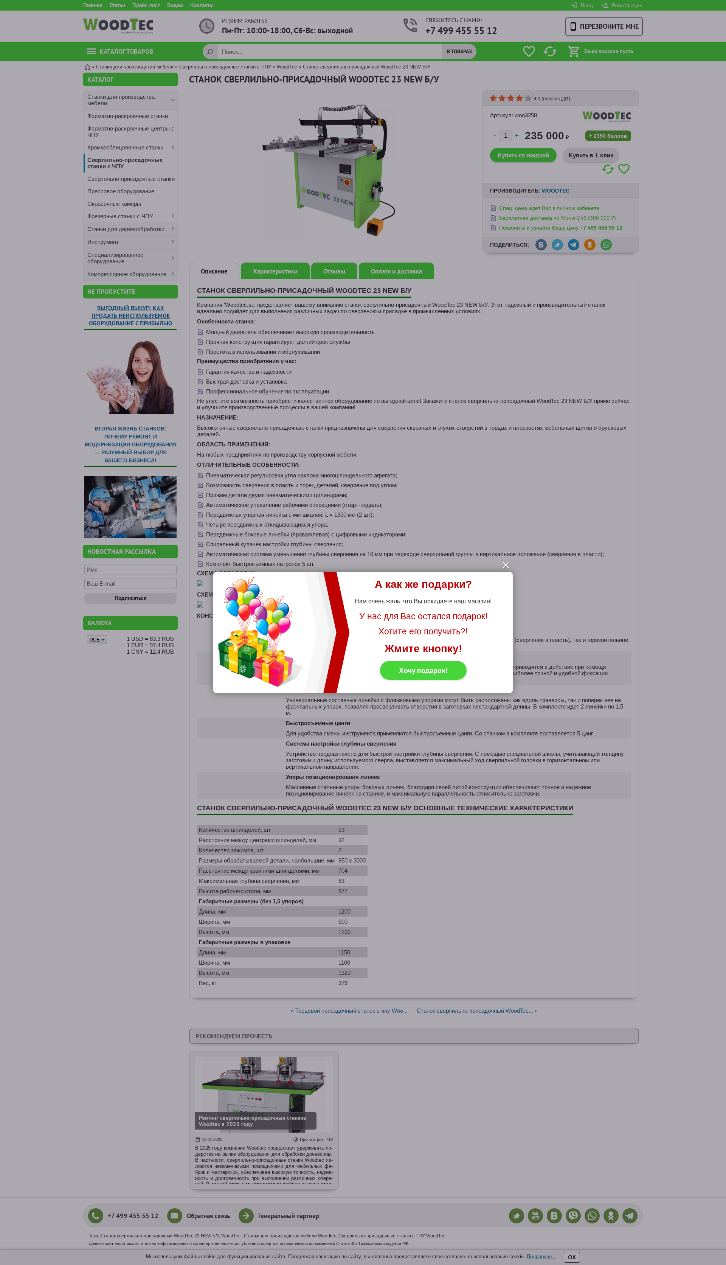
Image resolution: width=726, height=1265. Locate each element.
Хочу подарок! (423, 670)
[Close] (506, 565)
